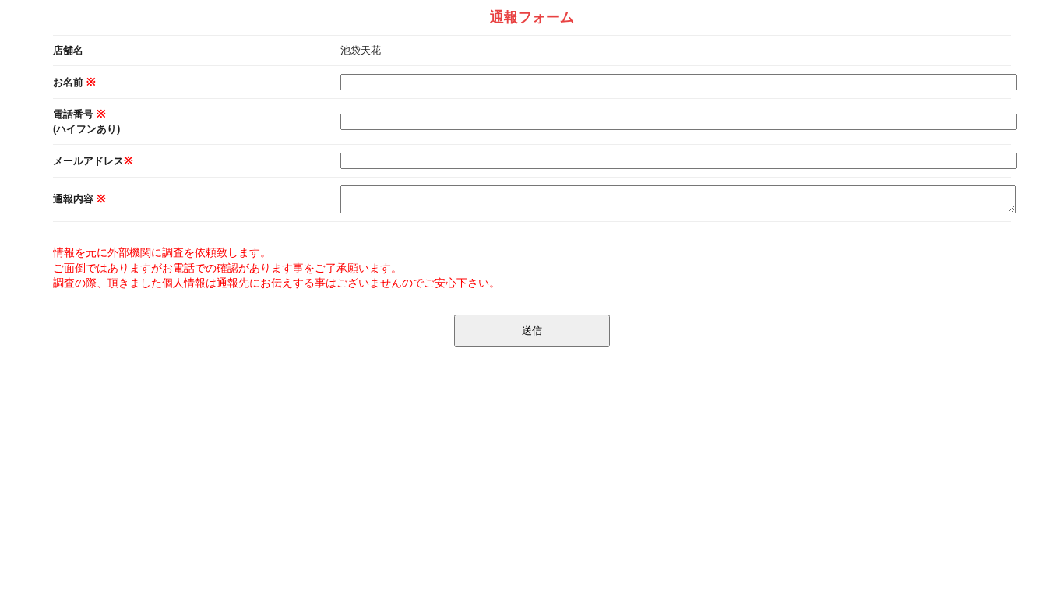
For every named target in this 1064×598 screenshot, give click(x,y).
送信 (532, 330)
